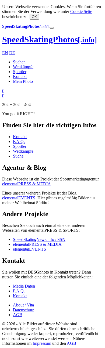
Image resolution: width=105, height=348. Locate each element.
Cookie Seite (81, 11)
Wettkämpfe (23, 66)
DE (12, 52)
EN (5, 52)
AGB (17, 314)
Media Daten (24, 286)
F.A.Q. (19, 141)
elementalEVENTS (18, 198)
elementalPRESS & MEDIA (26, 184)
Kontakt (20, 76)
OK (34, 17)
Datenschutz (23, 310)
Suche (18, 156)
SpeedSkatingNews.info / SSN (39, 239)
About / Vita (23, 305)
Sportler (19, 71)
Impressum (42, 343)
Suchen (19, 62)
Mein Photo (23, 81)
